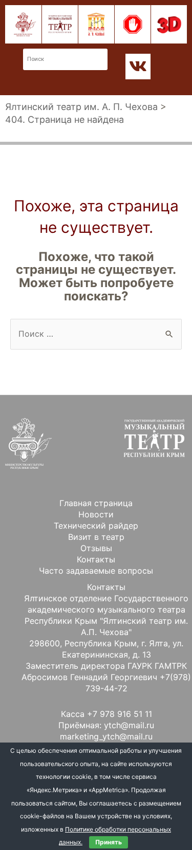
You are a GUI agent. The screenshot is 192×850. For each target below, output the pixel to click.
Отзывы (96, 548)
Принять (108, 842)
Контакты (96, 559)
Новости (96, 514)
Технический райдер (96, 525)
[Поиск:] (96, 334)
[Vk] (138, 66)
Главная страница (96, 503)
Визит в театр (96, 537)
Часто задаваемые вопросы (96, 570)
